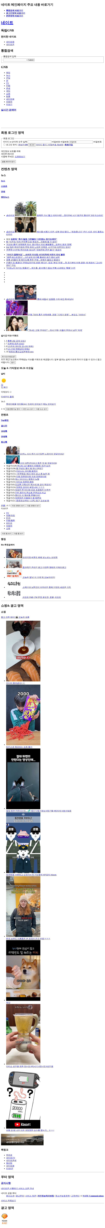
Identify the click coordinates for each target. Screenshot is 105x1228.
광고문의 (20, 1196)
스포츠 (4, 186)
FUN (8, 518)
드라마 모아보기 (35, 404)
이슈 (9, 1168)
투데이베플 (11, 404)
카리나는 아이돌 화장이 (27, 471)
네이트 (7, 22)
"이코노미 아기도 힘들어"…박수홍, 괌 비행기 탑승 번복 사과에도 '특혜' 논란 (40, 268)
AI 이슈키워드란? (8, 357)
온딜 (8, 78)
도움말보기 (20, 156)
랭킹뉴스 (5, 197)
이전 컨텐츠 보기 (18, 506)
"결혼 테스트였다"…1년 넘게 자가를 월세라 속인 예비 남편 (33, 257)
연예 (3, 192)
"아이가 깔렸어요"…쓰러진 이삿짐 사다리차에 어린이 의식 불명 (35, 254)
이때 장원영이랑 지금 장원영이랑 (31, 476)
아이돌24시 (22, 404)
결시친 (4, 426)
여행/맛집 (10, 515)
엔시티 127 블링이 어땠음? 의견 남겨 (33, 466)
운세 (8, 88)
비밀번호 (56, 142)
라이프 (9, 523)
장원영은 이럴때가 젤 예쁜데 (28, 498)
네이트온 (10, 44)
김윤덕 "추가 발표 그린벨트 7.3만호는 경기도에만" (34, 239)
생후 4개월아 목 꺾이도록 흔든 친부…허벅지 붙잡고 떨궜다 (33, 260)
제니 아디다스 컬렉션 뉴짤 (27, 479)
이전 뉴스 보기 (28, 409)
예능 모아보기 (49, 404)
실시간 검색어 (8, 109)
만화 (8, 86)
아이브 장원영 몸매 (25, 482)
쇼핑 (8, 94)
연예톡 (4, 436)
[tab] (55, 513)
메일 (8, 73)
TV (7, 83)
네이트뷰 (10, 99)
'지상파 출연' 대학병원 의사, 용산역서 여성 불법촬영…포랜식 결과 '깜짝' (39, 244)
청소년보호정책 (62, 1196)
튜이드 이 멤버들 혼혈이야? (27, 495)
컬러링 (9, 1163)
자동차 (9, 102)
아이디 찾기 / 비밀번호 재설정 (49, 145)
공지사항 (6, 1183)
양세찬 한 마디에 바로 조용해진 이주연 (32, 490)
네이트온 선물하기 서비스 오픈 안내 (17, 1188)
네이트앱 (10, 42)
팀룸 (8, 96)
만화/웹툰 (10, 520)
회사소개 (10, 1196)
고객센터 (75, 1196)
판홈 (3, 505)
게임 (8, 91)
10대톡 (4, 431)
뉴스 (8, 75)
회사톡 (4, 442)
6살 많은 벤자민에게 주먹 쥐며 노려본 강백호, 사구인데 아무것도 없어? (38, 247)
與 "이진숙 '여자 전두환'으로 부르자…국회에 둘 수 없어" (31, 242)
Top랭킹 (5, 420)
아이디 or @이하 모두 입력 (15, 142)
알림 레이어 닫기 (8, 162)
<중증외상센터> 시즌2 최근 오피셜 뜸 (32, 501)
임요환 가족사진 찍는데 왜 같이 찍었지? (33, 484)
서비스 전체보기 (8, 1201)
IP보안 (23, 145)
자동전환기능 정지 (13, 409)
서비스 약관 (30, 1196)
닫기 (13, 362)
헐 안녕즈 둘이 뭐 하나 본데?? (29, 468)
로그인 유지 (11, 145)
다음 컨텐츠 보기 (33, 506)
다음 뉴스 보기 (41, 409)
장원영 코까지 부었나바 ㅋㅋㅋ (30, 487)
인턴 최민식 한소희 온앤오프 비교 (30, 493)
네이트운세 (11, 1160)
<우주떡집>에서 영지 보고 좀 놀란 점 (33, 474)
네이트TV (10, 1158)
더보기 (9, 104)
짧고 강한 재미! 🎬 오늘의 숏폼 (15, 617)
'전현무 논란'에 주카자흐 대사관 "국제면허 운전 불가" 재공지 (33, 250)
